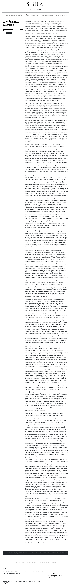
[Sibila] (35, 5)
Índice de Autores (47, 15)
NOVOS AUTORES (44, 562)
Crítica (27, 15)
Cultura (38, 15)
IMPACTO (54, 562)
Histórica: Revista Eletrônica (55, 575)
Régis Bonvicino (52, 577)
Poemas (32, 15)
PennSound (51, 572)
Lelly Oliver (6, 583)
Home (6, 15)
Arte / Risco (57, 15)
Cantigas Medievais (53, 573)
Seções (20, 15)
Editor (64, 15)
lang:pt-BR (9, 33)
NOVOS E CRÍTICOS (19, 562)
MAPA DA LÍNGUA (31, 562)
